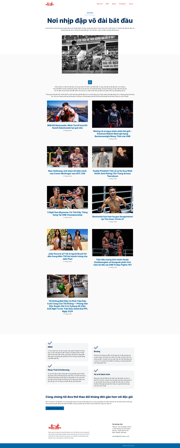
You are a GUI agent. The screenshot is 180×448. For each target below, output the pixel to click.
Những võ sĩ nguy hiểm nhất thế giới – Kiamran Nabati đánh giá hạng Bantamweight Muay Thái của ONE (112, 134)
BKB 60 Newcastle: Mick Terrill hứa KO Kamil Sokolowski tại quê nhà (67, 126)
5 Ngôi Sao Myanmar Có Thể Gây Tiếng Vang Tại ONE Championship (67, 213)
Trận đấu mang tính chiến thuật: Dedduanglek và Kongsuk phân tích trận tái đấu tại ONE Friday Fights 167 (113, 262)
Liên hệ (131, 3)
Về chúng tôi (122, 3)
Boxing (114, 3)
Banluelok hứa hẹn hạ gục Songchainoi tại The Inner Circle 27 (112, 217)
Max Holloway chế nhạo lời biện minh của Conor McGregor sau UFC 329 (67, 172)
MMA (107, 3)
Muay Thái (99, 3)
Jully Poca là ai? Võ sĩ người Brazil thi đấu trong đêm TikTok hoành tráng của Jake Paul (67, 256)
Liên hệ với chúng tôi (54, 408)
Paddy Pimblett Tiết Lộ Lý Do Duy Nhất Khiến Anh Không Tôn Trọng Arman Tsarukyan (112, 173)
